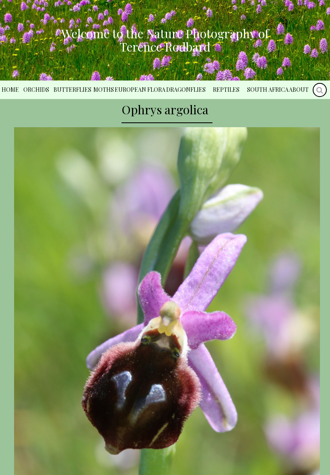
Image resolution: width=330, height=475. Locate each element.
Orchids (36, 89)
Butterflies (72, 89)
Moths (103, 89)
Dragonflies (186, 89)
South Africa (268, 89)
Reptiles (226, 89)
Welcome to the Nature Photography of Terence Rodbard (165, 40)
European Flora (140, 89)
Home (10, 89)
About (299, 89)
